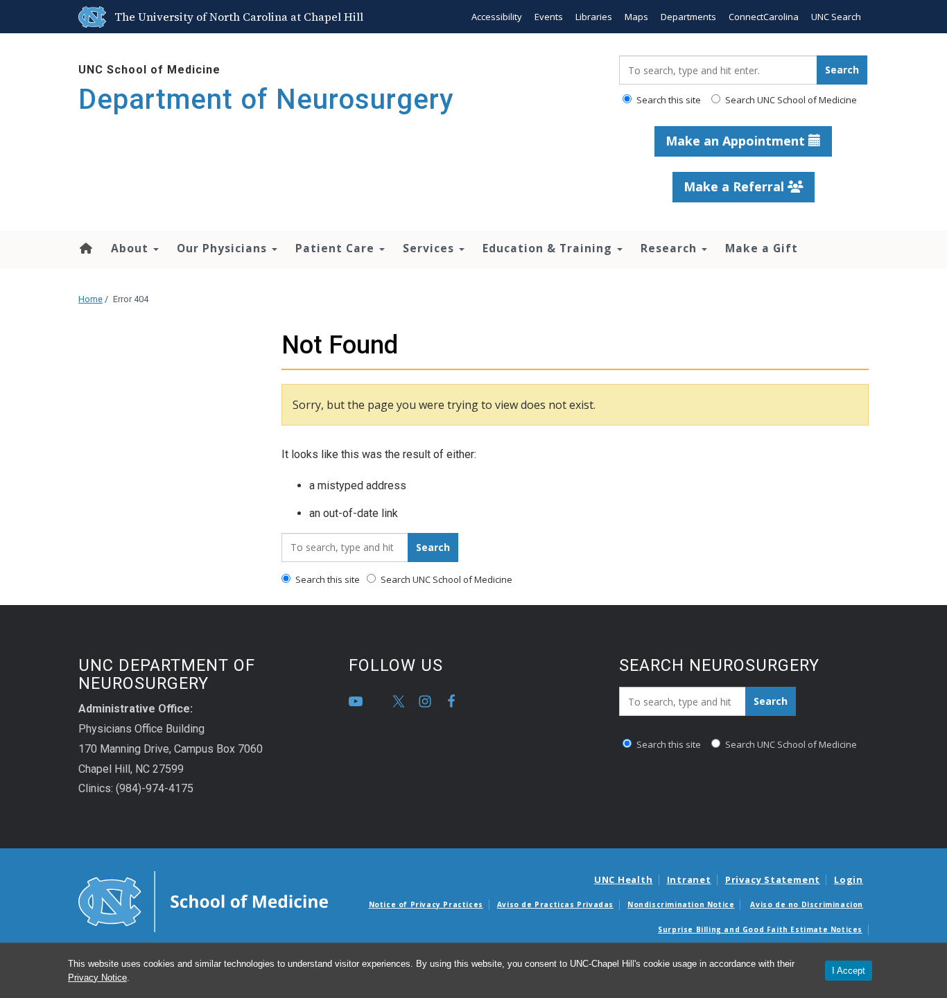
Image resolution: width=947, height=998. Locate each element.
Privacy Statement (772, 879)
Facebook (451, 701)
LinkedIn (382, 701)
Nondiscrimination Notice (680, 904)
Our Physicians (223, 248)
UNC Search (836, 16)
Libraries (593, 16)
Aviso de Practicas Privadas (555, 904)
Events (549, 16)
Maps (636, 16)
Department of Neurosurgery (266, 99)
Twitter (399, 701)
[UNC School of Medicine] (203, 900)
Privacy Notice (97, 977)
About (131, 248)
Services (430, 248)
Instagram (425, 701)
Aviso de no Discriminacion (806, 904)
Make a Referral (736, 186)
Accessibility (496, 16)
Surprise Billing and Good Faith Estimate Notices (760, 929)
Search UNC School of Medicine (790, 100)
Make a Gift (761, 248)
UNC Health (623, 879)
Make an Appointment (737, 140)
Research (670, 248)
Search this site (667, 100)
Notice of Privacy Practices (426, 904)
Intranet (689, 879)
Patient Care (336, 248)
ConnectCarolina (764, 16)
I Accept (848, 970)
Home (85, 248)
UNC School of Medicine (149, 69)
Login (848, 879)
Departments (688, 16)
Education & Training (549, 248)
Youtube (356, 701)
